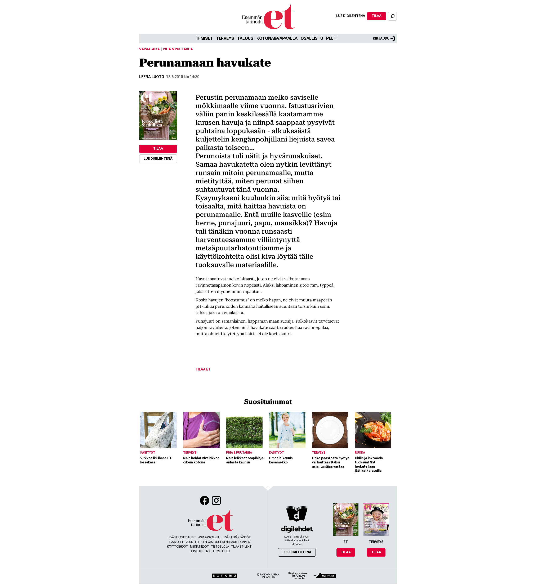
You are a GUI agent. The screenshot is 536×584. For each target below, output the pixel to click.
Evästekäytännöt (237, 537)
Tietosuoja (220, 546)
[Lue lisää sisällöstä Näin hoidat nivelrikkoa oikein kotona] (203, 430)
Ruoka (360, 452)
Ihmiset (205, 38)
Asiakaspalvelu (210, 537)
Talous (245, 38)
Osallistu (312, 38)
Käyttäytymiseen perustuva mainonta (298, 576)
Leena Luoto (151, 77)
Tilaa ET (203, 369)
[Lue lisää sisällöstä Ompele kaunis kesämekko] (289, 430)
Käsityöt (147, 452)
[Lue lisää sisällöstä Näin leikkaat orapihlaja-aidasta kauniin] (246, 430)
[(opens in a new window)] (158, 115)
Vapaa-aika (149, 49)
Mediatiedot (199, 546)
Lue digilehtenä (350, 16)
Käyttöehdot (177, 546)
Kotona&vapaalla (277, 38)
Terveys (225, 38)
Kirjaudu (381, 38)
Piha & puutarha (178, 49)
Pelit (331, 38)
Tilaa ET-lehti (241, 546)
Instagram (216, 500)
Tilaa (376, 16)
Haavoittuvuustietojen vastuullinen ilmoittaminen (209, 542)
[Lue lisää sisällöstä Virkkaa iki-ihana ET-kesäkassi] (160, 430)
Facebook (204, 500)
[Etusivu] (210, 520)
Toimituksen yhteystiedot (210, 551)
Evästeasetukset (182, 537)
